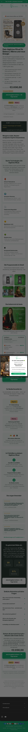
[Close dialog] (26, 356)
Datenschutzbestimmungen (22, 375)
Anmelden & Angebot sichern (18, 373)
